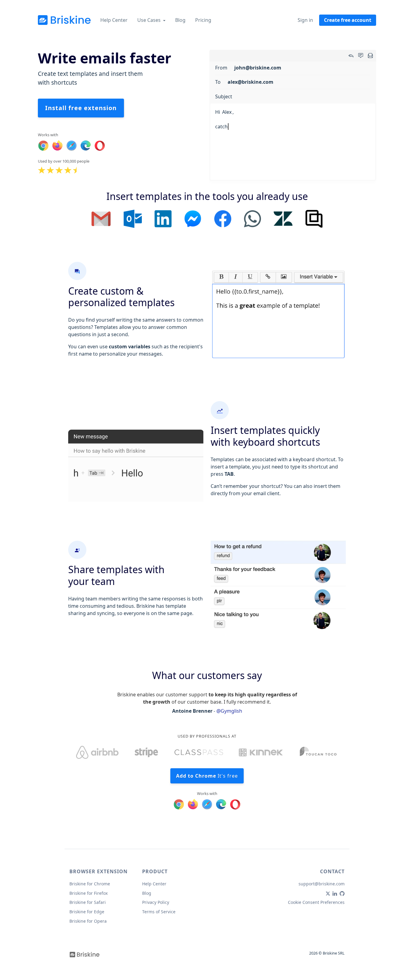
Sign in (305, 20)
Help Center (114, 20)
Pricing (203, 20)
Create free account (347, 20)
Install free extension (81, 108)
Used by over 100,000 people (63, 161)
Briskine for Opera (88, 921)
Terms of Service (158, 911)
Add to (207, 775)
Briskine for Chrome (89, 884)
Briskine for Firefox (88, 893)
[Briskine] (84, 954)
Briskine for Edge (86, 911)
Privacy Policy (155, 902)
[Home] (64, 20)
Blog (180, 20)
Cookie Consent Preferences (316, 902)
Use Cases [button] (149, 20)
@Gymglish (229, 711)
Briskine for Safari (87, 902)
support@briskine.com (322, 884)
